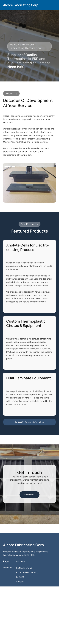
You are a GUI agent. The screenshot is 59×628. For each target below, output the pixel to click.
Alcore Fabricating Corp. (21, 5)
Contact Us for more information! (30, 422)
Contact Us (29, 494)
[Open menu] (54, 5)
